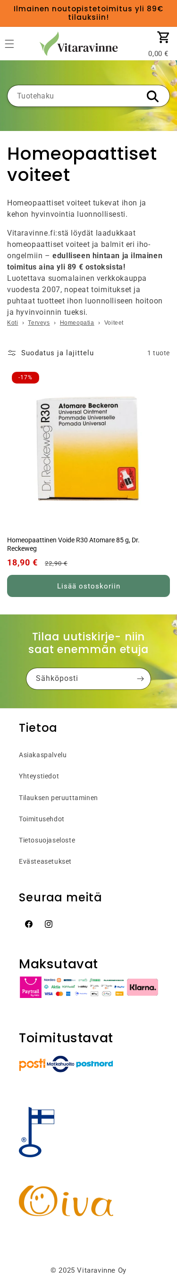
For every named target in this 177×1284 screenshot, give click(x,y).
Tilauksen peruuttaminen (58, 797)
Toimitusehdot (42, 819)
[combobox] (88, 95)
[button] (163, 37)
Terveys (39, 322)
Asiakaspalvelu (43, 755)
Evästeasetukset (45, 861)
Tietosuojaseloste (47, 840)
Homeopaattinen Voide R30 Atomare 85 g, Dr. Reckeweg (73, 544)
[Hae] (152, 96)
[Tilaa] (140, 679)
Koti (12, 322)
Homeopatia (77, 322)
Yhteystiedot (39, 776)
